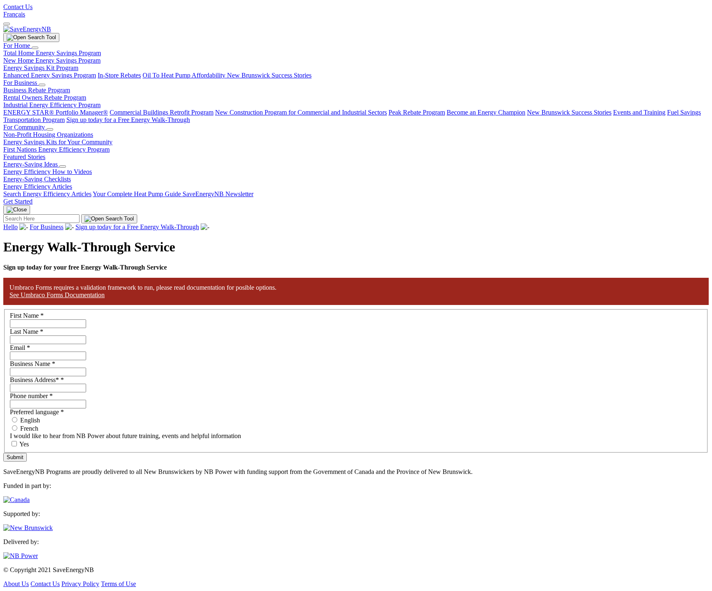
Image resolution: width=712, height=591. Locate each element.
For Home (17, 45)
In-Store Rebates (119, 75)
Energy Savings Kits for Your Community (57, 141)
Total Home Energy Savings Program (52, 52)
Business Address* (37, 379)
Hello (10, 226)
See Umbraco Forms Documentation (57, 294)
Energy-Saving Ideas (31, 164)
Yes (24, 444)
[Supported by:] (28, 527)
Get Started (18, 201)
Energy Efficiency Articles (37, 186)
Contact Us (18, 6)
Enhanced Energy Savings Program (49, 75)
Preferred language (37, 411)
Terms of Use (118, 583)
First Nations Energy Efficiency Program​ (56, 149)
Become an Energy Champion (486, 112)
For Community (25, 127)
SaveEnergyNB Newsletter (218, 193)
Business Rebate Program (36, 90)
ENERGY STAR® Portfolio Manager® (55, 112)
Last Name (26, 331)
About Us (16, 583)
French (28, 428)
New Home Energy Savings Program (52, 60)
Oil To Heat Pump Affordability (185, 75)
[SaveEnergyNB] (27, 29)
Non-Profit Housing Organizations (48, 134)
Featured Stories (24, 156)
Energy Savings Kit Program (40, 67)
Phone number (31, 395)
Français (14, 14)
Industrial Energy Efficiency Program (52, 104)
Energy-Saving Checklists (37, 179)
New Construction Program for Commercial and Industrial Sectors (301, 112)
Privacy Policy (80, 583)
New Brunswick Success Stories (269, 75)
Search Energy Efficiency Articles (47, 193)
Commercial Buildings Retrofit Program (161, 112)
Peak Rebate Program (417, 112)
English (29, 420)
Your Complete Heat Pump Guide (138, 193)
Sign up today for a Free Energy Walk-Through (128, 119)
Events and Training (639, 112)
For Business (21, 82)
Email (20, 347)
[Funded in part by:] (16, 499)
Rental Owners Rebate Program (44, 97)
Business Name (32, 363)
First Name (27, 315)
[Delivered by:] (20, 555)
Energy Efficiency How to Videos (47, 171)
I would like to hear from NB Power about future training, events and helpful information (125, 435)
